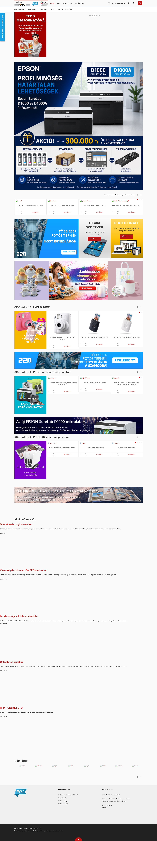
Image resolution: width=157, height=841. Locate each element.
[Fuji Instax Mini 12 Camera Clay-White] (62, 323)
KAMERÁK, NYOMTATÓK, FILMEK (30, 339)
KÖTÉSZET (68, 9)
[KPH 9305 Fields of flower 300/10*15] (120, 201)
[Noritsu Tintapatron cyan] (52, 201)
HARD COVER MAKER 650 (127, 448)
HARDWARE (32, 9)
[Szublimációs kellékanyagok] (78, 280)
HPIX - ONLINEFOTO (11, 708)
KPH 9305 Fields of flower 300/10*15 (126, 206)
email (104, 807)
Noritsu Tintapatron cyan (62, 206)
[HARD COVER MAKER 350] (83, 443)
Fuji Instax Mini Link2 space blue (94, 338)
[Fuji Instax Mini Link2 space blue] (95, 323)
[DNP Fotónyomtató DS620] (85, 378)
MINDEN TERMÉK (19, 9)
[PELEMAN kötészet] (78, 495)
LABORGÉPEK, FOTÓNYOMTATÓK (30, 406)
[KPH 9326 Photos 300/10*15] (86, 201)
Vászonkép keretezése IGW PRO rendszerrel (23, 570)
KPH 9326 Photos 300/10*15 (94, 206)
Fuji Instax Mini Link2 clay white (127, 338)
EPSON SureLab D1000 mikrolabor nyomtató (63, 384)
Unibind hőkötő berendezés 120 (62, 448)
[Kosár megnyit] (140, 3)
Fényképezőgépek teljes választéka (19, 616)
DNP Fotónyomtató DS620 (95, 383)
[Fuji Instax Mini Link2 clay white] (127, 323)
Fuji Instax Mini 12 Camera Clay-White (62, 339)
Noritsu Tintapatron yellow (30, 206)
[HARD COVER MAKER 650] (116, 443)
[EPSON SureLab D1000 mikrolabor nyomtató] (51, 378)
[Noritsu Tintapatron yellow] (19, 201)
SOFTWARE (43, 9)
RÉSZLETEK (94, 239)
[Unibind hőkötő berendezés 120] (52, 443)
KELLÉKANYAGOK (55, 9)
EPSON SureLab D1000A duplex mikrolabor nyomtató (126, 384)
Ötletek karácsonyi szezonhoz (16, 524)
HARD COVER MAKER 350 (95, 448)
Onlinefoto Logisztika (11, 662)
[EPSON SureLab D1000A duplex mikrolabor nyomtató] (116, 378)
